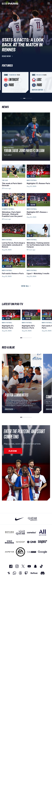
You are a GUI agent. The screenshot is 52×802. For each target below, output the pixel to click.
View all (25, 286)
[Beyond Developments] (9, 532)
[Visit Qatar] (20, 532)
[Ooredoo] (31, 532)
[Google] (42, 551)
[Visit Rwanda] (9, 542)
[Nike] (19, 519)
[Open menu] (48, 3)
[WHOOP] (20, 542)
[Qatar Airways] (32, 519)
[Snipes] (42, 542)
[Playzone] (13, 451)
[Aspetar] (9, 551)
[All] (42, 532)
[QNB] (31, 542)
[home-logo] (10, 3)
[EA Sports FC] (20, 551)
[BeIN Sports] (31, 551)
